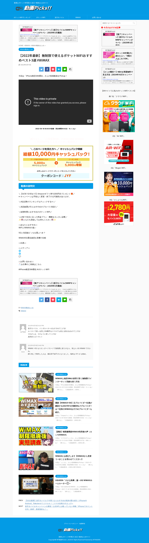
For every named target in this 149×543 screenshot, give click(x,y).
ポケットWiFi (40, 17)
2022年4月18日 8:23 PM (36, 325)
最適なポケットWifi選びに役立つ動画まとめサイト (74, 537)
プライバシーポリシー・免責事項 (74, 523)
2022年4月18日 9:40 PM (36, 345)
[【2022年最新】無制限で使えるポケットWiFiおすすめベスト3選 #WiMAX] (58, 69)
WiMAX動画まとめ (27, 308)
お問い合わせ (96, 17)
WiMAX (78, 17)
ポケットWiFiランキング (22, 17)
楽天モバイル (59, 17)
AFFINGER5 (96, 540)
